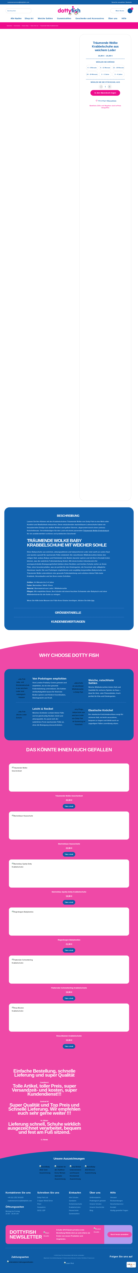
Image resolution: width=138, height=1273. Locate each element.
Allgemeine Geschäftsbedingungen (53, 1258)
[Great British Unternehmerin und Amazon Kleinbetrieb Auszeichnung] (76, 1173)
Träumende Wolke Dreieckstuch (96, 531)
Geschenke (17, 25)
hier (92, 600)
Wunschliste (111, 101)
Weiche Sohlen (45, 18)
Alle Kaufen (16, 18)
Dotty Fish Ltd (34, 25)
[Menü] (135, 1263)
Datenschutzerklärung (69, 1258)
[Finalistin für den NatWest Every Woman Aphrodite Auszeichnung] (61, 1173)
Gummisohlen (64, 18)
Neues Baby (25, 25)
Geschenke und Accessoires (89, 18)
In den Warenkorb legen (105, 93)
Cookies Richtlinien (82, 1258)
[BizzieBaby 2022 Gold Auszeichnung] (46, 1172)
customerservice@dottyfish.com (18, 2)
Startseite (9, 25)
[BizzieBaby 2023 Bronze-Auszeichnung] (91, 1172)
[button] (69, 515)
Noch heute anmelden (120, 1234)
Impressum (91, 1258)
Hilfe (124, 18)
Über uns (112, 18)
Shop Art (29, 18)
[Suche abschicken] (29, 11)
